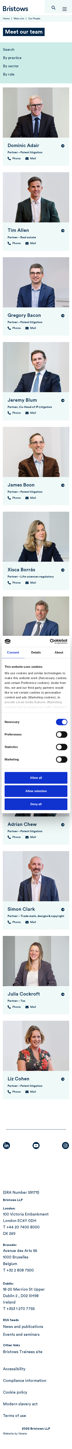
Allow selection (36, 791)
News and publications (23, 1327)
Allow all (36, 777)
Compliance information (24, 1381)
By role (8, 74)
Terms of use (14, 1416)
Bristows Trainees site (22, 1352)
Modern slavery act (20, 1404)
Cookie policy (15, 1392)
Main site (19, 18)
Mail (33, 158)
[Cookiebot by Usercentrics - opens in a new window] (50, 641)
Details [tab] (36, 652)
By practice (12, 58)
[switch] (61, 734)
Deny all (36, 804)
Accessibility (14, 1369)
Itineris (22, 1433)
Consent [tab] (13, 652)
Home (6, 18)
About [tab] (59, 652)
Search (8, 49)
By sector (11, 66)
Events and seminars (21, 1335)
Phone (16, 158)
